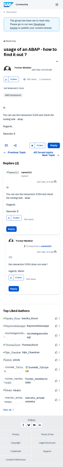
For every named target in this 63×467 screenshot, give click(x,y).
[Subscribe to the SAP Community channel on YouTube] (34, 425)
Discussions (11, 12)
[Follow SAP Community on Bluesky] (29, 425)
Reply (11, 229)
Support (47, 451)
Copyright (15, 443)
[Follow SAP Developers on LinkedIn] (40, 425)
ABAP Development (13, 95)
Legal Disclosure (47, 443)
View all (7, 410)
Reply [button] (53, 145)
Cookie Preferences (16, 459)
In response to (38, 246)
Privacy (15, 434)
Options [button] (56, 62)
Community (22, 4)
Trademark (15, 451)
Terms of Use (47, 434)
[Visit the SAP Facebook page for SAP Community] (23, 425)
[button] (6, 79)
